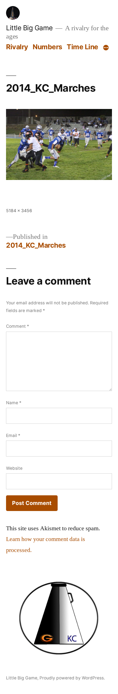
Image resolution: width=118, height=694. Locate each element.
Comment (17, 326)
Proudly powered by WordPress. (72, 678)
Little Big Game (29, 28)
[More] (106, 48)
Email (13, 435)
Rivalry (17, 47)
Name (13, 402)
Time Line (82, 47)
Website (14, 468)
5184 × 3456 (19, 210)
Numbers (47, 47)
